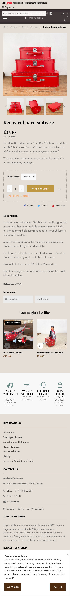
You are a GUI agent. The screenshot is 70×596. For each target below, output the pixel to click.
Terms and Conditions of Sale (18, 461)
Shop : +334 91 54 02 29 (19, 490)
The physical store (12, 437)
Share (30, 205)
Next (64, 106)
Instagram (11, 508)
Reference (9, 284)
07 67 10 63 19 (14, 496)
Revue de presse (12, 446)
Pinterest (60, 205)
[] (7, 346)
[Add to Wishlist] (59, 188)
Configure (13, 586)
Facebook (38, 508)
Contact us (13, 501)
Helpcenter (9, 432)
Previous (6, 106)
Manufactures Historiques (16, 442)
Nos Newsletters (11, 451)
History (6, 456)
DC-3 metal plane (13, 352)
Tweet (44, 205)
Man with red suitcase (50, 352)
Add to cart (41, 189)
